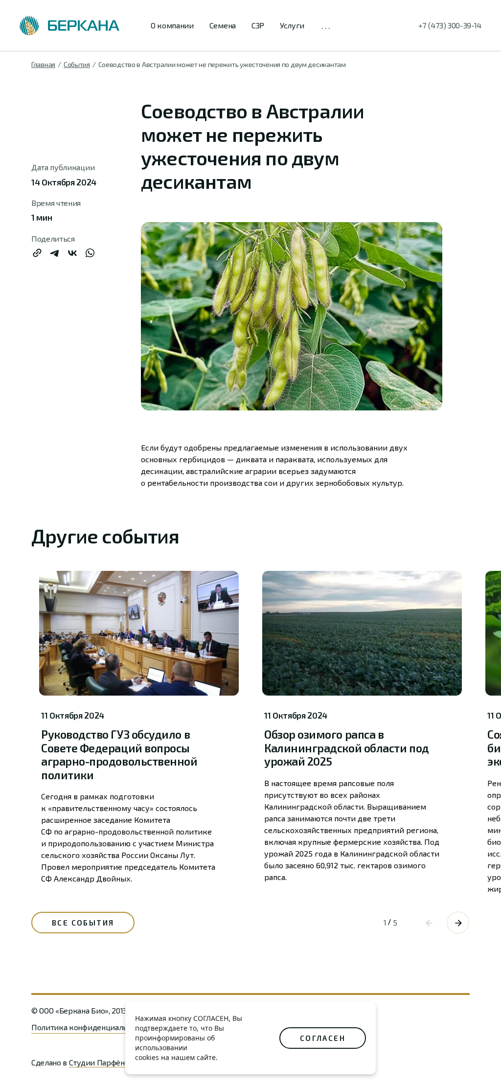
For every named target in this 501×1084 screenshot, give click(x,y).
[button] (458, 922)
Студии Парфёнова (103, 1062)
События (77, 64)
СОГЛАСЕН (322, 1038)
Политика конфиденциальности (89, 1027)
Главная (43, 64)
